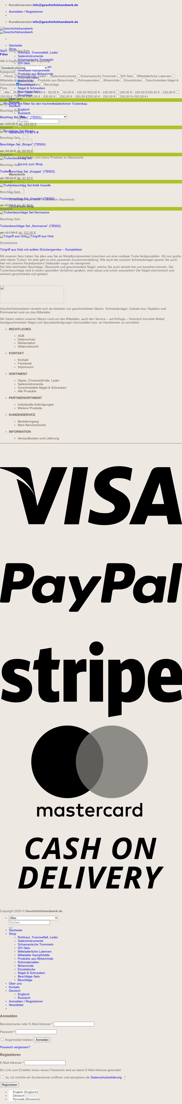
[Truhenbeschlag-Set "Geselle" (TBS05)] (25, 185)
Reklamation (26, 343)
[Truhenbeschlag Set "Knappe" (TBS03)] (16, 158)
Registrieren (9, 1084)
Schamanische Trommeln (35, 944)
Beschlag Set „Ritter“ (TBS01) (21, 117)
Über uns (15, 99)
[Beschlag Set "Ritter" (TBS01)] (43, 103)
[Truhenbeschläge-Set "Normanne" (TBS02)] (24, 212)
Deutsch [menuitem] (18, 1095)
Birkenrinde (26, 965)
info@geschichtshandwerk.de (55, 5)
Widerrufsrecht (28, 346)
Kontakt (23, 360)
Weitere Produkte (30, 408)
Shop (12, 933)
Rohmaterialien (28, 962)
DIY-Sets (24, 63)
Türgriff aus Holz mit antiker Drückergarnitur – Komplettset (41, 249)
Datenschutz (26, 339)
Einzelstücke (26, 969)
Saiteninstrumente (30, 56)
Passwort (7, 1032)
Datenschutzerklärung (106, 1077)
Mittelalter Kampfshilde (34, 70)
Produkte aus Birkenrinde (35, 958)
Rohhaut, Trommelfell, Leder (38, 52)
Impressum (26, 367)
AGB (21, 336)
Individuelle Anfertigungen (36, 404)
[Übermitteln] (19, 126)
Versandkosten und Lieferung (38, 438)
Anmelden (42, 1040)
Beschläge (25, 980)
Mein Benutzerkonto (32, 425)
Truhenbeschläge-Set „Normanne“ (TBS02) (30, 226)
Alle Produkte (27, 391)
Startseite (15, 45)
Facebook (25, 363)
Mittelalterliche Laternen (34, 951)
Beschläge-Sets (29, 976)
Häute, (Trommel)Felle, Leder (38, 380)
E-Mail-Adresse (12, 1062)
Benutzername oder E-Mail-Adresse (26, 1024)
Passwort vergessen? (15, 1047)
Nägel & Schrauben (31, 88)
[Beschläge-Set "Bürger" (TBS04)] (17, 131)
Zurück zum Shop (30, 164)
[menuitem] (14, 106)
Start (3, 50)
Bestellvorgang (28, 421)
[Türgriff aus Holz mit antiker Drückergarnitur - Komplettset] (27, 236)
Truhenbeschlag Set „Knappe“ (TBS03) (27, 171)
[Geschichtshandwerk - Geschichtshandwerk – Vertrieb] (16, 30)
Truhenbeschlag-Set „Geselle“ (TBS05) (27, 198)
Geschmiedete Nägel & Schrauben (42, 387)
